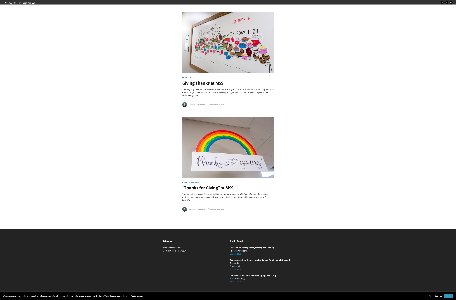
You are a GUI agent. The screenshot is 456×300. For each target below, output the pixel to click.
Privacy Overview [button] (435, 296)
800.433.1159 (235, 254)
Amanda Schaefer (198, 104)
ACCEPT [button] (449, 296)
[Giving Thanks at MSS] (228, 42)
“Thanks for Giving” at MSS (207, 188)
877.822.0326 (235, 281)
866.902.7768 (235, 269)
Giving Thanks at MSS (202, 83)
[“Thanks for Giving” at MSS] (228, 147)
